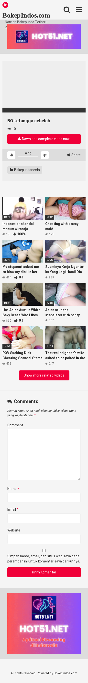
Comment (15, 425)
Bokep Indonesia (26, 170)
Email (12, 509)
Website (13, 530)
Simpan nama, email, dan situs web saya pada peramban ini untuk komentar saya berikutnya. (43, 558)
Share (76, 155)
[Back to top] (79, 673)
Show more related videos (44, 375)
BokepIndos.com (26, 15)
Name (13, 489)
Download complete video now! (45, 139)
